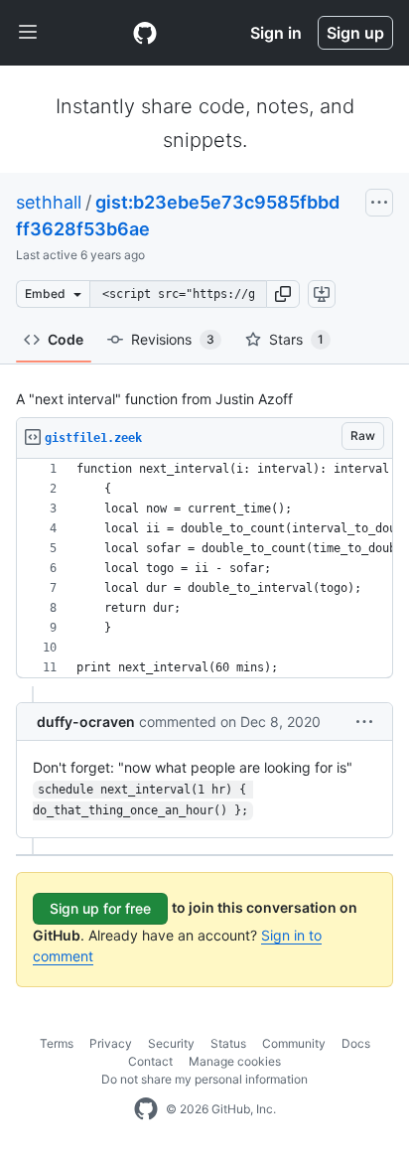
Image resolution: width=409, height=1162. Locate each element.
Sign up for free (100, 908)
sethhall (48, 202)
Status (228, 1043)
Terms (56, 1043)
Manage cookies (235, 1061)
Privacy (110, 1043)
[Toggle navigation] (28, 33)
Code (65, 339)
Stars (296, 339)
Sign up (355, 33)
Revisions (172, 339)
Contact (150, 1061)
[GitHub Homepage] (146, 1109)
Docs (355, 1043)
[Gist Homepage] (145, 33)
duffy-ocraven (86, 721)
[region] (204, 568)
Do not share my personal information (204, 1079)
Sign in (276, 33)
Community (294, 1043)
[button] (283, 294)
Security (171, 1043)
